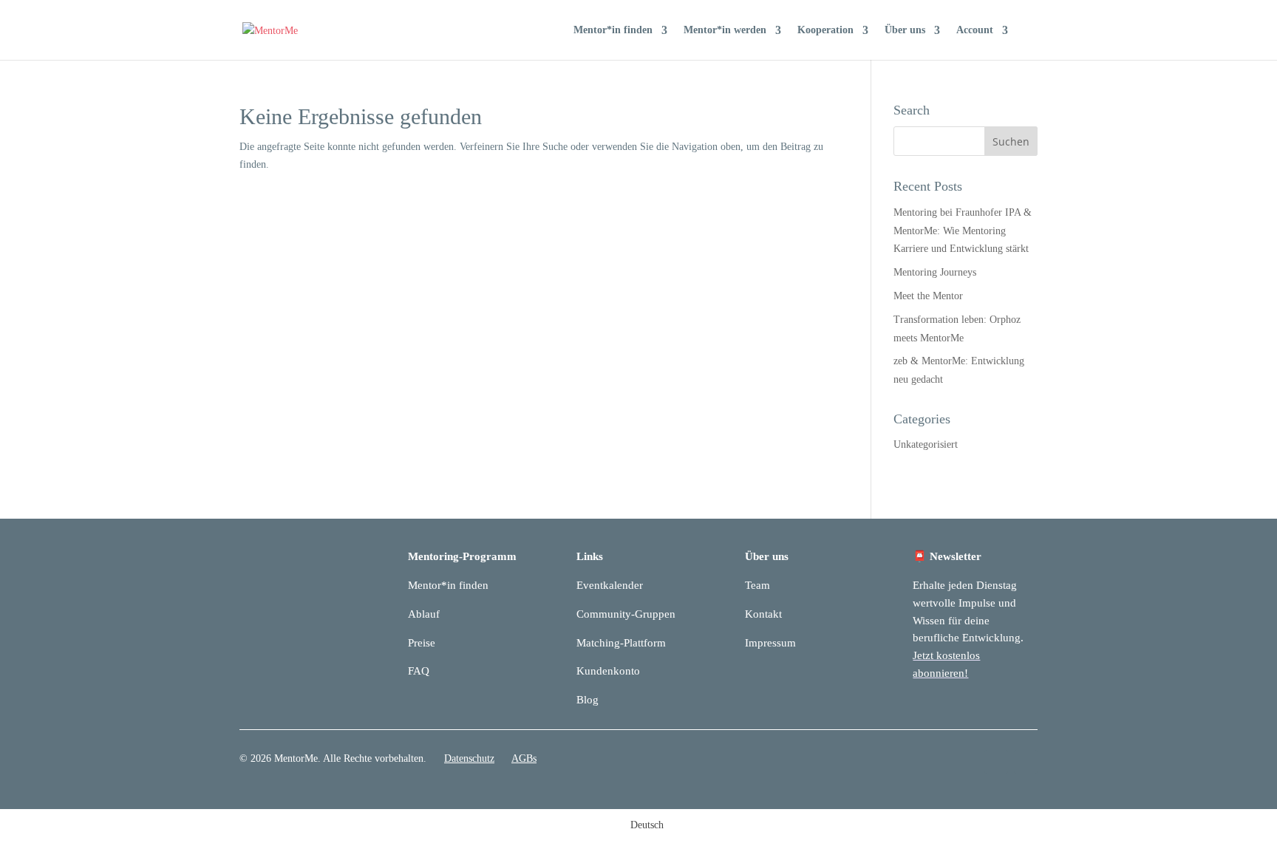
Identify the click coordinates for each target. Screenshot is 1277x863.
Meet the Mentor (928, 295)
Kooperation (825, 30)
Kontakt (763, 614)
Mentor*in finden (613, 30)
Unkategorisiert (925, 444)
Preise (421, 643)
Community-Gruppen (625, 614)
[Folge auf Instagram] (1026, 762)
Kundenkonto (608, 671)
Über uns (905, 30)
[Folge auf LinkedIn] (996, 762)
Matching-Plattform (621, 643)
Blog (587, 700)
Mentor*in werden (725, 30)
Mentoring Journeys (934, 272)
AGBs (524, 758)
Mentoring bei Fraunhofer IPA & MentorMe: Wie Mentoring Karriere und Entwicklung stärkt (962, 231)
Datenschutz (469, 758)
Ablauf (424, 614)
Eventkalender (609, 585)
